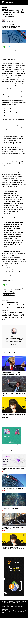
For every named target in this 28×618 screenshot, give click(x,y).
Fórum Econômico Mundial (16, 289)
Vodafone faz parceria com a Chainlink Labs (13, 488)
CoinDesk (9, 280)
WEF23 (11, 292)
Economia (4, 7)
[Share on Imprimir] (18, 47)
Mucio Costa (14, 336)
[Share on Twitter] (9, 47)
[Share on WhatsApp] (3, 47)
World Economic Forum (9, 294)
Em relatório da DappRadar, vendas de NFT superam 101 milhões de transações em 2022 (13, 316)
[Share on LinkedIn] (12, 47)
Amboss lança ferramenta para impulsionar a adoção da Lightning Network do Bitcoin (13, 507)
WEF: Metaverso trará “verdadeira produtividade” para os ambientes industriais (13, 305)
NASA (5, 292)
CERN (5, 289)
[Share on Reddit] (15, 47)
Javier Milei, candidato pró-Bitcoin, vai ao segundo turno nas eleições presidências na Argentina (13, 548)
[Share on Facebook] (6, 47)
